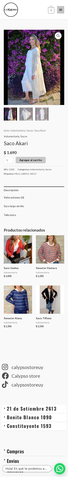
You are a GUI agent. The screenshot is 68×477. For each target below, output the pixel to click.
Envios (13, 460)
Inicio (6, 130)
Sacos (30, 130)
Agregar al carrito (30, 160)
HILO (17, 173)
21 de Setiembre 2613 (32, 408)
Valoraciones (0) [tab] (14, 197)
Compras (15, 451)
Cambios (15, 470)
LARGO (25, 173)
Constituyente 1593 (29, 425)
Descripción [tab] (11, 190)
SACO (33, 173)
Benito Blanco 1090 (29, 417)
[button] (58, 35)
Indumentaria (18, 130)
